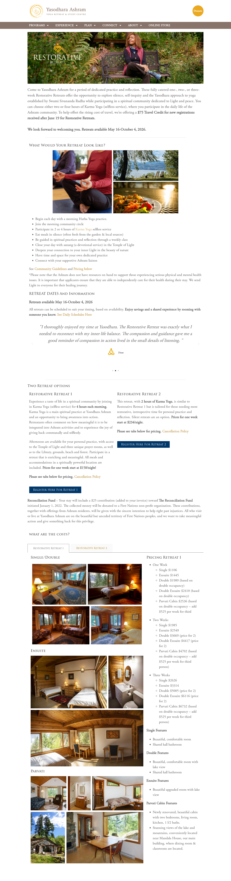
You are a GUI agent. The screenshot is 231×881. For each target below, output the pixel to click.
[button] (32, 343)
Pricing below (83, 269)
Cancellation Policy (87, 477)
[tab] (48, 548)
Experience (64, 25)
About (133, 25)
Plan (88, 25)
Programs (37, 25)
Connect (109, 25)
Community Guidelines (51, 269)
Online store (159, 25)
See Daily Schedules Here (74, 314)
